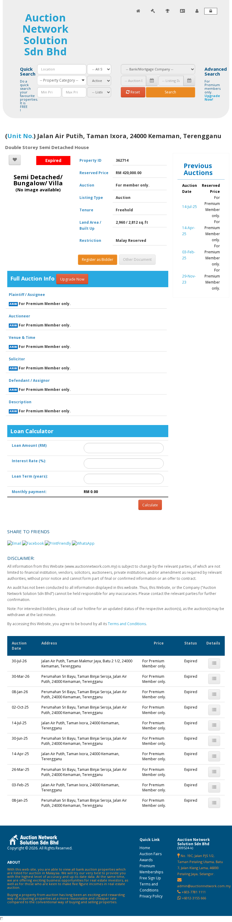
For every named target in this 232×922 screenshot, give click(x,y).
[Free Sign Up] (197, 11)
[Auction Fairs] (152, 11)
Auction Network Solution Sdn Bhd (45, 34)
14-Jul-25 (189, 206)
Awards (146, 859)
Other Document (137, 259)
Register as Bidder (97, 259)
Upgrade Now (72, 279)
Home (145, 847)
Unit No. (20, 136)
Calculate (150, 505)
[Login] (210, 11)
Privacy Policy (151, 896)
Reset (135, 92)
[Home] (138, 11)
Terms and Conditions (127, 623)
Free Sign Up (150, 878)
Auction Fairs (151, 853)
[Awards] (167, 11)
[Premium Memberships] (182, 11)
